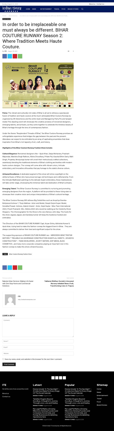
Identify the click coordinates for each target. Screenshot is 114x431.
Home (4, 16)
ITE (5, 51)
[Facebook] (107, 4)
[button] (82, 9)
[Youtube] (64, 377)
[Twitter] (10, 56)
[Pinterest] (15, 56)
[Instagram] (110, 4)
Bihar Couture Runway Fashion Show (20, 254)
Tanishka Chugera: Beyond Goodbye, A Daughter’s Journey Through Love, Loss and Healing (45, 401)
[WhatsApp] (20, 56)
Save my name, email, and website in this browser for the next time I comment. (33, 359)
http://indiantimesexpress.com (27, 299)
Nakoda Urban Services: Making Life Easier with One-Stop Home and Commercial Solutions (17, 283)
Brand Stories (13, 16)
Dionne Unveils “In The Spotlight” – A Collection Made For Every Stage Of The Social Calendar (46, 391)
